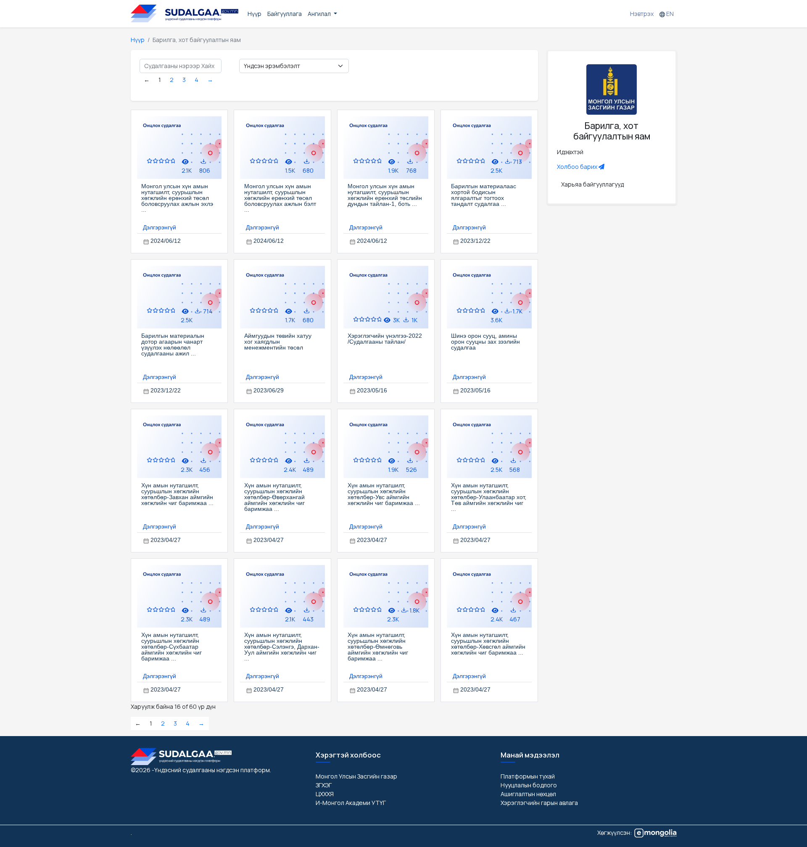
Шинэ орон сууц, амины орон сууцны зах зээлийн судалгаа (485, 341)
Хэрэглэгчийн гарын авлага (539, 803)
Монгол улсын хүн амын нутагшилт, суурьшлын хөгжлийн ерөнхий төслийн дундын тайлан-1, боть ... (385, 195)
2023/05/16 (372, 390)
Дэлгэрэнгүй (159, 227)
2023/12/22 (475, 240)
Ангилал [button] (320, 14)
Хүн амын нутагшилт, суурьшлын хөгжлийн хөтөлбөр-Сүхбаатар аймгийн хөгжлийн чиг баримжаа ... (171, 646)
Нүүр (254, 14)
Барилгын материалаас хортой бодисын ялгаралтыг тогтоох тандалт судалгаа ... (483, 195)
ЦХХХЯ (325, 794)
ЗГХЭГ (324, 785)
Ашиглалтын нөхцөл (528, 794)
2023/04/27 (165, 540)
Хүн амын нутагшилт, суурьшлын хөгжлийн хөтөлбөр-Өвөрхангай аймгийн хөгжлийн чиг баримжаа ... (274, 497)
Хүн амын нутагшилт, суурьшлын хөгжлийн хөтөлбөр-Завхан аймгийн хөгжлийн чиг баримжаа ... (177, 494)
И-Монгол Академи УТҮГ (351, 803)
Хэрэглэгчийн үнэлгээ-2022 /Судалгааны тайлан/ (385, 338)
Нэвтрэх (642, 14)
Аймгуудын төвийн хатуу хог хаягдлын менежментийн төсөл (277, 341)
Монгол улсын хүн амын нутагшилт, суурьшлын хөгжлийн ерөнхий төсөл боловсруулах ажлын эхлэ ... (177, 198)
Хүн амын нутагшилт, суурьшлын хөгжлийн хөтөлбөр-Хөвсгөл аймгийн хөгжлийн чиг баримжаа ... (488, 643)
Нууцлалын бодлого (529, 785)
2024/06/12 (165, 240)
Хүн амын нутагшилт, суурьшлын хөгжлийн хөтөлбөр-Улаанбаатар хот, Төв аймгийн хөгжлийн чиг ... (488, 497)
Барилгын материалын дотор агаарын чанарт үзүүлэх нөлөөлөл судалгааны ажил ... (172, 344)
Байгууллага (284, 14)
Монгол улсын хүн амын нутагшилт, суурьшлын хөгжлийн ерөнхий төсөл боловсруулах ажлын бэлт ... (280, 198)
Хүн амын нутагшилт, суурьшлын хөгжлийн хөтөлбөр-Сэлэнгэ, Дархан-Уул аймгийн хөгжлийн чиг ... (281, 646)
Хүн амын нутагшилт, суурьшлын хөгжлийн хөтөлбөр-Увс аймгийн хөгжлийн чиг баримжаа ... (384, 494)
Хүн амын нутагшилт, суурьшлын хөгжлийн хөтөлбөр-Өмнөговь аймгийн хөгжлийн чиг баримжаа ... (378, 646)
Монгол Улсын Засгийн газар (356, 776)
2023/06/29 (268, 390)
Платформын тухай (528, 776)
